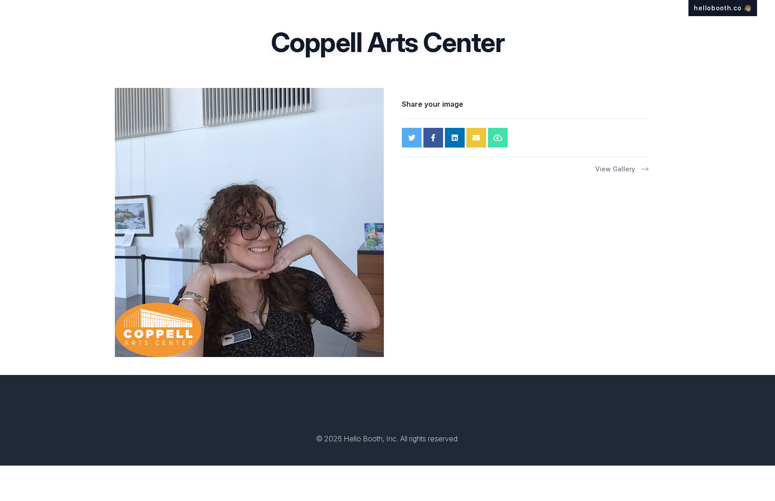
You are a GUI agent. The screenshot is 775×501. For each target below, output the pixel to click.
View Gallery (615, 169)
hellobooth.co (723, 8)
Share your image (432, 104)
